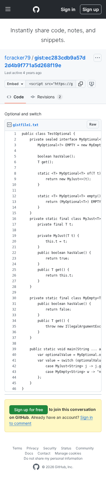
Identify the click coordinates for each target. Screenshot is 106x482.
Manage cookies (68, 453)
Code (19, 96)
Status (66, 448)
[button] (80, 84)
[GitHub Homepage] (36, 467)
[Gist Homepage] (36, 9)
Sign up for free (28, 409)
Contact (44, 453)
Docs (29, 453)
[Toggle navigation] (8, 9)
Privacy (33, 448)
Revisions (49, 96)
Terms (17, 448)
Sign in (68, 9)
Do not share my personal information (53, 458)
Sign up (91, 9)
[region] (53, 261)
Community (85, 448)
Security (50, 448)
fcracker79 (18, 58)
